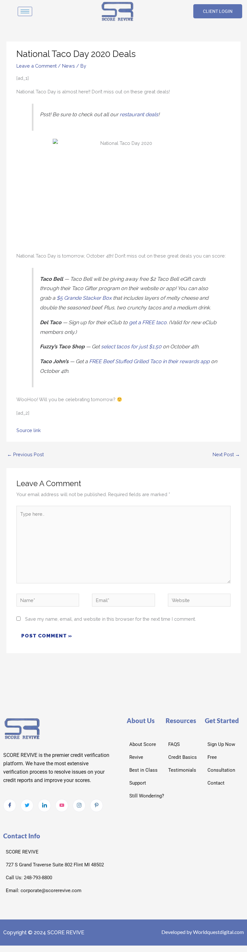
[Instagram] (79, 805)
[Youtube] (61, 805)
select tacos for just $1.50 (131, 347)
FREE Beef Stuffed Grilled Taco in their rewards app (149, 361)
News (68, 66)
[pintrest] (96, 805)
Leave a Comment (36, 66)
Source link (28, 430)
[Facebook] (9, 805)
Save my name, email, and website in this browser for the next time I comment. (110, 619)
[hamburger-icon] (25, 11)
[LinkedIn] (44, 805)
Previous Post (25, 454)
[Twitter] (27, 805)
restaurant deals (139, 114)
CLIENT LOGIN (218, 11)
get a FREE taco (148, 322)
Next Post (226, 454)
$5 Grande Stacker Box (84, 298)
